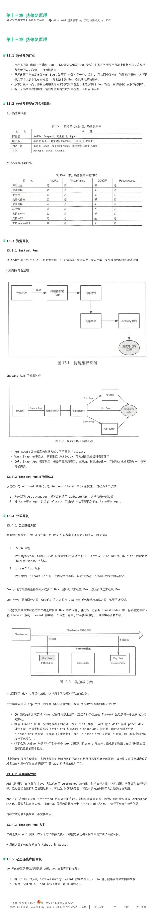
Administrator (16, 20)
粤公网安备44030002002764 (57, 903)
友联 (126, 907)
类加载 (85, 20)
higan (24, 907)
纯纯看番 (99, 907)
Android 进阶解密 (66, 20)
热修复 (96, 20)
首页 (84, 907)
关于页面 (141, 907)
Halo (49, 907)
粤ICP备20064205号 (23, 903)
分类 (113, 907)
